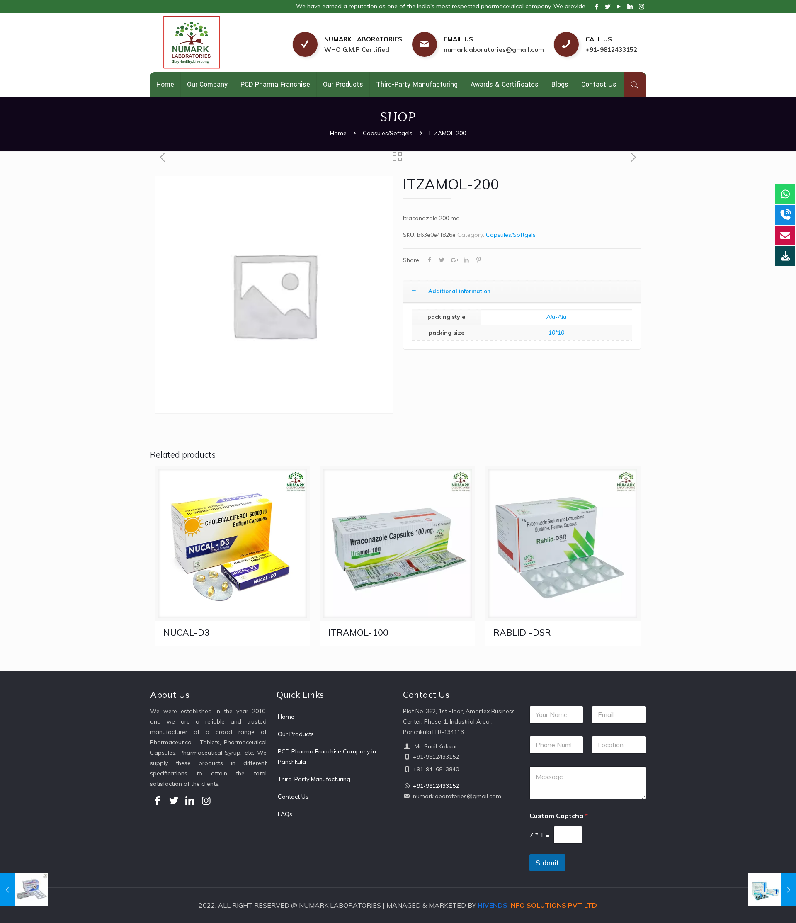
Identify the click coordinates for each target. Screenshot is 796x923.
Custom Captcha (558, 816)
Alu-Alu (556, 317)
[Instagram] (641, 6)
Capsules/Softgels (388, 133)
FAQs (285, 814)
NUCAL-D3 (186, 632)
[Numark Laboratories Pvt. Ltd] (211, 42)
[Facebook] (596, 6)
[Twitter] (608, 6)
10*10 (556, 332)
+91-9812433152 (611, 49)
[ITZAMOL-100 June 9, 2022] (24, 889)
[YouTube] (619, 6)
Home (338, 133)
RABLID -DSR (522, 632)
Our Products (296, 734)
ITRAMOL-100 (358, 632)
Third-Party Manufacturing (314, 779)
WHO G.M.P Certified (356, 49)
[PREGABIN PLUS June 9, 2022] (772, 889)
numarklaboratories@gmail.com (494, 49)
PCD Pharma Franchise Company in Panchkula (327, 756)
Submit (547, 862)
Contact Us (293, 796)
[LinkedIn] (630, 6)
